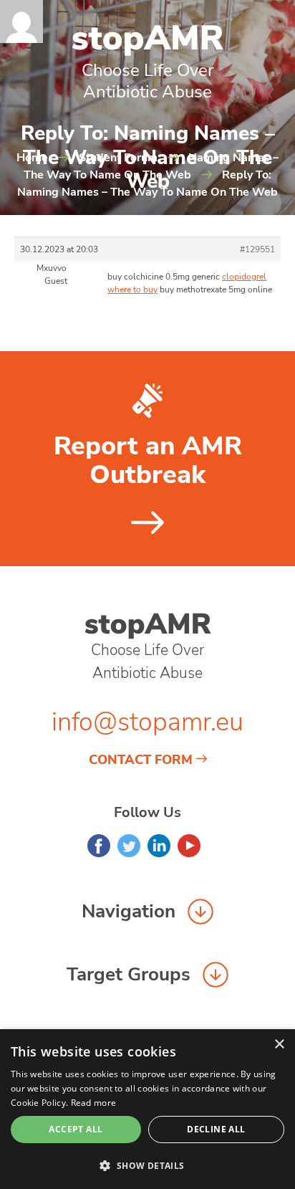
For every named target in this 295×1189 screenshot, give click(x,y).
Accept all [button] (75, 1129)
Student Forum (118, 158)
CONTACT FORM (141, 759)
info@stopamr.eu (147, 722)
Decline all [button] (216, 1129)
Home (32, 158)
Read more (94, 1103)
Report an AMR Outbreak (148, 461)
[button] (147, 1165)
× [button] (279, 1044)
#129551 (257, 249)
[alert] (147, 1109)
